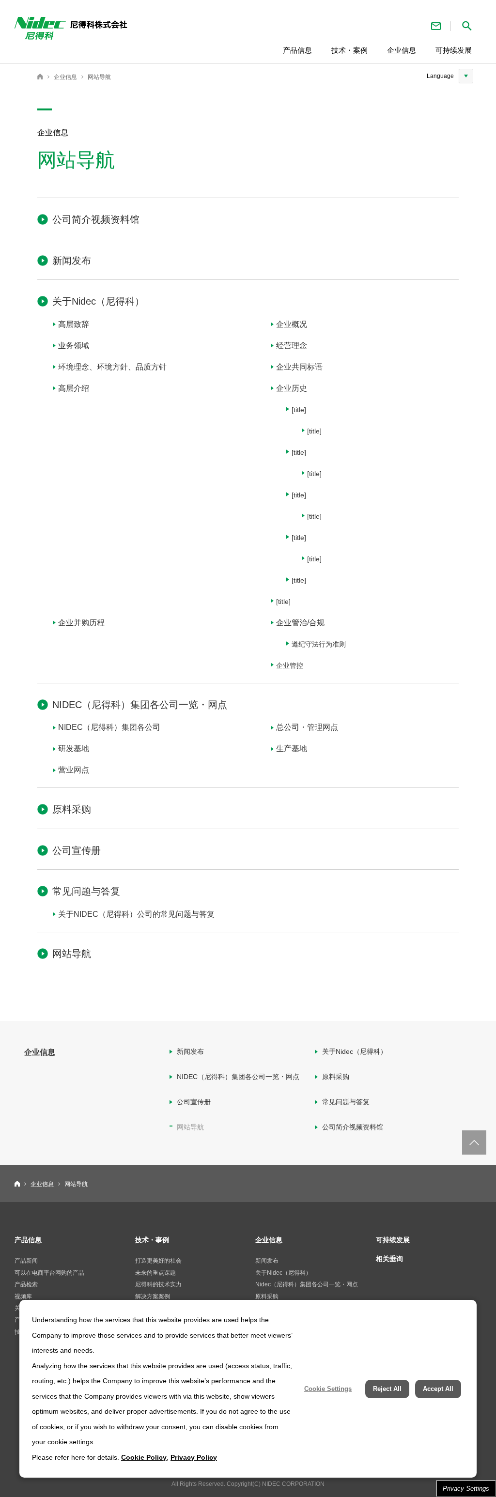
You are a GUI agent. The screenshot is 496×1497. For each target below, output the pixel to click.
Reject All (387, 1388)
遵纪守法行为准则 (319, 644)
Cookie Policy (144, 1457)
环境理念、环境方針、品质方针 (112, 367)
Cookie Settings (328, 1388)
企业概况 (291, 324)
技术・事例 (152, 1240)
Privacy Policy (193, 1457)
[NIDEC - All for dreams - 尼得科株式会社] (108, 30)
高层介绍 (73, 388)
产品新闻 (26, 1260)
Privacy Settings (466, 1488)
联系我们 (435, 25)
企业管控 (289, 665)
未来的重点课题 (155, 1272)
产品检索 (26, 1284)
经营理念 (291, 345)
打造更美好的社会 (158, 1260)
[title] (299, 410)
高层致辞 (73, 324)
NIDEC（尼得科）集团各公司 (109, 727)
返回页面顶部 (474, 1142)
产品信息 (28, 1240)
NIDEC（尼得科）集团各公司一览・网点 (139, 704)
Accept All (438, 1388)
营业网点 (73, 770)
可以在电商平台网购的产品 (49, 1272)
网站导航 (99, 77)
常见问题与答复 (86, 891)
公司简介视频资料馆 (96, 219)
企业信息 (65, 77)
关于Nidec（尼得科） (98, 301)
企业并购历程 (81, 622)
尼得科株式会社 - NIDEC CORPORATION (40, 76)
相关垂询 (389, 1259)
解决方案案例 (152, 1296)
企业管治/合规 (300, 622)
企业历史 (291, 388)
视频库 (23, 1296)
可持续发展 (393, 1240)
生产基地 (291, 748)
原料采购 (71, 809)
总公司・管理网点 (307, 727)
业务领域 (73, 345)
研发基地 (73, 748)
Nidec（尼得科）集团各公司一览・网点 (306, 1284)
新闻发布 (71, 260)
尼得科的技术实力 (158, 1284)
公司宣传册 (76, 850)
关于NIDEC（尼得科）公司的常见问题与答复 (136, 914)
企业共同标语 (299, 367)
